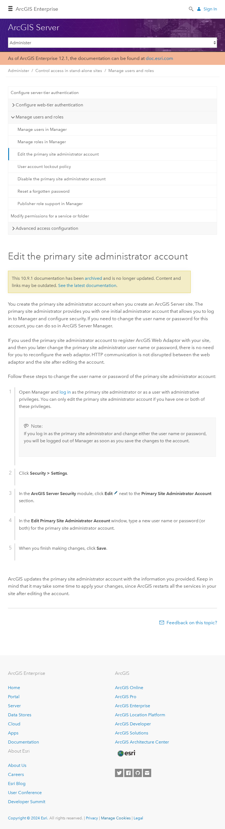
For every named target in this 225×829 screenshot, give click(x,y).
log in (65, 392)
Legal (138, 818)
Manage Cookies (116, 818)
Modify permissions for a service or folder (50, 216)
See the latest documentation (87, 285)
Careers (16, 774)
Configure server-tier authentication (45, 92)
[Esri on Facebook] (128, 773)
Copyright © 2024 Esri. (28, 818)
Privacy (92, 818)
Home (14, 687)
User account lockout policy (44, 166)
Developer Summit (26, 801)
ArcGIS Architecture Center (142, 742)
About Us (17, 765)
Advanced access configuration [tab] (47, 228)
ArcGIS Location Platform (140, 714)
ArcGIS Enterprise (37, 9)
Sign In (210, 9)
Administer (18, 70)
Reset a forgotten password (44, 191)
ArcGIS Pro (125, 696)
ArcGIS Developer (133, 723)
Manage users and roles (131, 70)
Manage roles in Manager (42, 141)
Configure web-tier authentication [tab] (49, 104)
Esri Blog (17, 783)
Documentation (23, 742)
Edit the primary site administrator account (58, 154)
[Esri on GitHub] (138, 773)
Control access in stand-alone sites (68, 70)
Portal (13, 696)
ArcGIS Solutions (131, 733)
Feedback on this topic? (192, 622)
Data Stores (19, 714)
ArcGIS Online (129, 687)
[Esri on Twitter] (119, 773)
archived (93, 278)
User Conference (25, 792)
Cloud (14, 723)
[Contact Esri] (147, 773)
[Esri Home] (126, 753)
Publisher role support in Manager (50, 203)
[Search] (191, 8)
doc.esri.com (159, 58)
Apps (13, 733)
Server (14, 705)
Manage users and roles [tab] (39, 117)
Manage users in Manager (42, 129)
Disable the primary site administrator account (62, 178)
